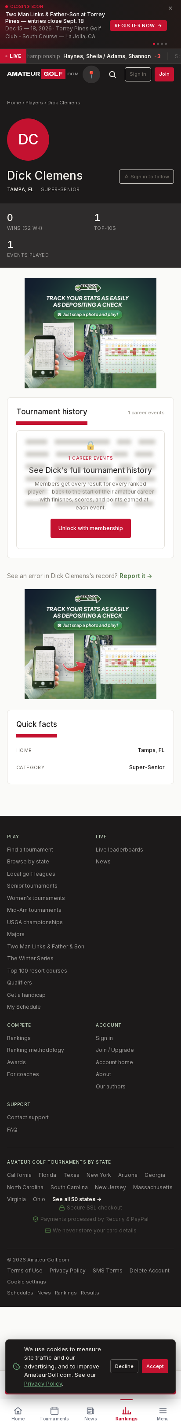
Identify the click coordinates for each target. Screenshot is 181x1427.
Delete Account (150, 1270)
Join (164, 74)
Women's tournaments (36, 898)
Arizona (128, 1175)
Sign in (138, 74)
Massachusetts (153, 1187)
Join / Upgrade (115, 1050)
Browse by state (28, 861)
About (103, 1074)
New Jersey (110, 1187)
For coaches (23, 1074)
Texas (71, 1175)
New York (99, 1175)
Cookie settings (26, 1282)
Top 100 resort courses (37, 970)
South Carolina (69, 1187)
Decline (124, 1366)
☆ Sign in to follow (146, 176)
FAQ (12, 1129)
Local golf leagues (31, 873)
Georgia (155, 1175)
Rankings (19, 1038)
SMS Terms (108, 1270)
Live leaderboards (119, 849)
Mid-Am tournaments (34, 910)
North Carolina (25, 1187)
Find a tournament (30, 849)
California (19, 1175)
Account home (114, 1062)
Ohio (39, 1199)
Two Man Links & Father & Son (45, 946)
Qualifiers (19, 982)
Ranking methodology (35, 1050)
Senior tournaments (32, 885)
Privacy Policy (68, 1270)
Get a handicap (26, 995)
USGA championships (35, 922)
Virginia (16, 1199)
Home (14, 103)
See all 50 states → (76, 1199)
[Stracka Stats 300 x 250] (90, 333)
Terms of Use (25, 1270)
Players (34, 103)
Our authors (111, 1086)
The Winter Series (30, 958)
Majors (16, 934)
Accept (155, 1366)
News (103, 861)
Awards (16, 1062)
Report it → (135, 575)
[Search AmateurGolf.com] (112, 74)
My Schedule (24, 1006)
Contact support (28, 1117)
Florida (47, 1175)
